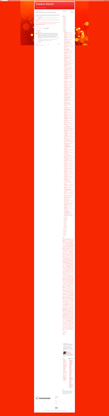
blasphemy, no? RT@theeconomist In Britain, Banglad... (68, 87)
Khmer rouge (71, 286)
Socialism (65, 317)
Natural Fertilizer (66, 148)
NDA (72, 297)
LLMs (67, 289)
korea (71, 287)
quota (68, 309)
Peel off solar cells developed (67, 96)
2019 (64, 24)
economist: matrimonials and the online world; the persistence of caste (67, 347)
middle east (65, 294)
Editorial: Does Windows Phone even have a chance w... (68, 138)
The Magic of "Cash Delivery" (67, 196)
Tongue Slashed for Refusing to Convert (68, 63)
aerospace (65, 239)
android (67, 242)
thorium (71, 322)
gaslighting (70, 269)
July (64, 221)
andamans (72, 241)
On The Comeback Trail (66, 210)
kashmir (69, 285)
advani (63, 239)
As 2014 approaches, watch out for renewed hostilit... (68, 125)
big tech (72, 247)
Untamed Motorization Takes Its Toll (68, 67)
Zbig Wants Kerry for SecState (67, 127)
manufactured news (71, 291)
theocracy (67, 322)
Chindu (66, 253)
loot (70, 289)
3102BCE (67, 238)
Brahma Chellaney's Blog (65, 365)
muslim (63, 296)
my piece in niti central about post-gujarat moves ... (68, 130)
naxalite (71, 297)
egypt (68, 264)
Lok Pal (69, 289)
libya (72, 288)
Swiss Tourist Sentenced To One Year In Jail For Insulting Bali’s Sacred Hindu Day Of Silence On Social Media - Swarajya (71, 362)
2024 (64, 19)
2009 (64, 230)
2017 (64, 26)
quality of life (72, 308)
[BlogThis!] (45, 28)
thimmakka (69, 322)
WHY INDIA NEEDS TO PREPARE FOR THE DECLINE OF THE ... (68, 147)
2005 (64, 234)
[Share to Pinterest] (48, 28)
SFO (71, 315)
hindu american (68, 275)
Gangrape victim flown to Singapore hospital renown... (68, 74)
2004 (64, 235)
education (70, 263)
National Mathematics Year (67, 102)
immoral (72, 277)
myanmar (66, 296)
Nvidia (68, 301)
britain (72, 248)
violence (72, 327)
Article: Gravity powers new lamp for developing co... (68, 78)
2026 (64, 17)
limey (63, 289)
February (65, 226)
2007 (64, 232)
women (67, 328)
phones (69, 305)
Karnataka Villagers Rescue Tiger (68, 214)
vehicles (71, 326)
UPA (65, 325)
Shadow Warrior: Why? (66, 343)
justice (71, 284)
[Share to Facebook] (47, 28)
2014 (64, 29)
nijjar (64, 300)
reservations (69, 311)
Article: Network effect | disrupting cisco (68, 195)
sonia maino (70, 317)
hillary (64, 275)
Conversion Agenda (64, 368)
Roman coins (67, 312)
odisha (65, 302)
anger (69, 242)
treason (70, 323)
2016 (64, 27)
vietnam (70, 327)
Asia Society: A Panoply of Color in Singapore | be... (68, 39)
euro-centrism (66, 266)
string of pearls (67, 319)
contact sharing (71, 256)
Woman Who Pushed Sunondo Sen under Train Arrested (68, 42)
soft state (68, 317)
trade (64, 323)
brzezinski (69, 249)
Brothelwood (66, 249)
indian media (71, 280)
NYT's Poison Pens (66, 106)
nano (70, 296)
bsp (70, 249)
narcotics (72, 296)
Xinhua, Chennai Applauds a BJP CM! (68, 126)
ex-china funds (66, 267)
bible (69, 247)
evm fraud (64, 267)
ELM (72, 264)
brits (64, 249)
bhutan (67, 247)
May (64, 223)
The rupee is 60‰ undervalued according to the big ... (67, 99)
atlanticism (70, 243)
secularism (67, 314)
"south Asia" (65, 238)
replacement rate (66, 311)
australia (66, 244)
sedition (70, 314)
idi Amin (70, 277)
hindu (66, 275)
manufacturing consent (65, 292)
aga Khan (72, 239)
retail (71, 311)
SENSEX (68, 315)
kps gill (72, 287)
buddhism (72, 249)
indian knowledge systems (67, 280)
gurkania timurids (71, 273)
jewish (63, 284)
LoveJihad (72, 289)
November (65, 217)
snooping (71, 316)
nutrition (66, 301)
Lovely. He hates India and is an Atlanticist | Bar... (67, 151)
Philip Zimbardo (66, 305)
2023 (64, 20)
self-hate (63, 315)
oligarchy (68, 302)
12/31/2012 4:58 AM (40, 41)
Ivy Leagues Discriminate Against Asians (68, 128)
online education (70, 302)
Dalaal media (70, 258)
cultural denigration (66, 258)
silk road (65, 316)
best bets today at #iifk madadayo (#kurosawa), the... (68, 211)
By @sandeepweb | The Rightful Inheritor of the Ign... (67, 97)
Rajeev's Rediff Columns (65, 361)
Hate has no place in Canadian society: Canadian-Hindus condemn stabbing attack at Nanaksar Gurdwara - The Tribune (71, 378)
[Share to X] (46, 28)
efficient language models (65, 264)
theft (65, 322)
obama (72, 301)
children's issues (67, 252)
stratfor (65, 319)
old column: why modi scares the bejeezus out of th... (67, 62)
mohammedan (71, 295)
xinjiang (68, 329)
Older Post (58, 44)
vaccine (65, 326)
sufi (71, 319)
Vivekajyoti (64, 380)
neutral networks (68, 299)
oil (66, 302)
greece (63, 273)
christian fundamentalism (70, 253)
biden (70, 247)
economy (67, 263)
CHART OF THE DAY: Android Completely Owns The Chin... (67, 189)
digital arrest (69, 261)
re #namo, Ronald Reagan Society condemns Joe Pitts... (68, 213)
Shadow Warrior (45, 4)
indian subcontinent (71, 281)
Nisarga (66, 300)
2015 (64, 28)
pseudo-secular (65, 308)
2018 (64, 25)
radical (71, 309)
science (68, 313)
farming (70, 267)
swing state (64, 320)
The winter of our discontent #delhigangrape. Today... (67, 109)
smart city (69, 316)
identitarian (66, 277)
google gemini (64, 272)
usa (69, 325)
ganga (68, 269)
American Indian (69, 241)
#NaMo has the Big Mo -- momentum (68, 129)
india (68, 278)
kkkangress (64, 287)
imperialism (64, 278)
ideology (68, 277)
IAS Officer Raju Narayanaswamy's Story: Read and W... (68, 159)
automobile (72, 244)
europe (69, 266)
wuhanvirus (66, 329)
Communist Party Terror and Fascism (65, 367)
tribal (72, 323)
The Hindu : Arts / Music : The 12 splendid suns (67, 175)
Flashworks (59, 410)
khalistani (68, 286)
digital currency (71, 261)
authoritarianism (68, 244)
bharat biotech (65, 247)
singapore (67, 316)
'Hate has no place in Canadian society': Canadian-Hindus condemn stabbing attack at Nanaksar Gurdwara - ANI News (71, 385)
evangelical (72, 266)
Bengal (69, 246)
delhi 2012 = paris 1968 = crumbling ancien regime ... (68, 120)
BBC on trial (67, 246)
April (64, 224)
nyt (69, 301)
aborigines (72, 238)
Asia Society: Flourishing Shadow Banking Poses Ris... (68, 93)
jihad (65, 284)
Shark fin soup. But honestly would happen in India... (68, 69)
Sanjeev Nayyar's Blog (64, 377)
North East (72, 300)
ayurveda (72, 245)
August (65, 220)
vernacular (66, 327)
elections (71, 264)
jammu (65, 283)
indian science (67, 281)
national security (65, 297)
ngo (72, 299)
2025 (64, 18)
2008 (64, 231)
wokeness (66, 328)
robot (63, 312)
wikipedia (63, 328)
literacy (64, 289)
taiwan (66, 320)
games (65, 269)
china (71, 252)
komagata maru (67, 287)
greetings (65, 273)
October (65, 218)
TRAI (65, 323)
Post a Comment (39, 42)
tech (66, 321)
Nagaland (68, 296)
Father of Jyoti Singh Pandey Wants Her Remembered (69, 352)
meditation (64, 293)
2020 (64, 23)
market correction (71, 292)
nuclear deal (64, 301)
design (66, 260)
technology (69, 321)
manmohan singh (67, 291)
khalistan (66, 286)
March (65, 225)
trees (71, 323)
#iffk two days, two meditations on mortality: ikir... (68, 207)
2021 (64, 22)
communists (71, 255)
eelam (72, 263)
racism (69, 309)
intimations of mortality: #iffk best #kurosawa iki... (67, 64)
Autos (68, 245)
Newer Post (37, 44)
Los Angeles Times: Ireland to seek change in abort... (68, 135)
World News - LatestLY (70, 373)
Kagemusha (64, 391)
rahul (72, 309)
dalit (71, 258)
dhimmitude (71, 260)
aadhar (70, 238)
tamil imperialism (70, 320)
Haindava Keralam (64, 370)
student (70, 319)
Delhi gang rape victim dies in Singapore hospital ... (67, 49)
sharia (72, 315)
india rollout (70, 278)
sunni (72, 319)
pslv (67, 308)
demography (64, 260)
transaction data (67, 323)
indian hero (69, 279)
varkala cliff (67, 326)
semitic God (65, 315)
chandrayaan (71, 251)
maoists (68, 292)
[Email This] (45, 28)
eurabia (63, 266)
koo (69, 287)
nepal (63, 299)
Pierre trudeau (71, 305)
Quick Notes (65, 309)
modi (67, 295)
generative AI (67, 270)
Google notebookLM (68, 272)
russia (69, 312)
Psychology (69, 308)
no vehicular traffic (69, 300)
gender (65, 270)
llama (66, 289)
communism (68, 255)
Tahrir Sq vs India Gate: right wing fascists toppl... (68, 90)
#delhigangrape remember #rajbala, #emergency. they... (68, 117)
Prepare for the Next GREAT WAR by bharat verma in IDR (68, 143)
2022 (64, 21)
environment (68, 265)
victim (68, 327)
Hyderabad (64, 277)
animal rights (71, 242)
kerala (63, 286)
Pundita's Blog (65, 375)
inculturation (66, 278)
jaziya (72, 283)
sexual (70, 315)
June (64, 222)
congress (64, 256)
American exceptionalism (65, 241)
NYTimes (71, 301)
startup (63, 319)
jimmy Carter (67, 284)
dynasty (63, 263)
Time (63, 323)
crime (69, 257)
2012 (64, 31)
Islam (71, 282)
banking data (64, 246)
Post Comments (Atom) (41, 45)
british (63, 249)
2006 (64, 233)
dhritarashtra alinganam (65, 261)
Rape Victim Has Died (66, 48)
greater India (72, 272)
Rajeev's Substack (64, 359)
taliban (67, 320)
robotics (64, 312)
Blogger (64, 410)
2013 (64, 30)
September (65, 219)
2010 (64, 229)
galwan (63, 269)
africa (70, 239)
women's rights (70, 328)
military (67, 294)
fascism (72, 267)
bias (68, 247)
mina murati (70, 294)
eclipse (65, 263)
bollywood (67, 248)
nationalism (69, 297)
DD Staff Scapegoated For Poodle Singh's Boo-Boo (68, 77)
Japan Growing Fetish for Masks (67, 68)
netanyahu (65, 299)
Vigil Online (64, 379)
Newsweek (71, 299)
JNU (69, 284)
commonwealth (64, 255)
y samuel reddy (71, 329)
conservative (67, 256)
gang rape (67, 269)
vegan (69, 326)
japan (66, 283)
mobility (72, 294)
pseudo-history (71, 307)
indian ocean (64, 281)
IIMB (71, 277)
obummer (64, 302)
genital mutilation (71, 270)
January (65, 227)
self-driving (72, 314)
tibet (72, 322)
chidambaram (64, 252)
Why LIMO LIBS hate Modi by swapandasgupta (67, 145)
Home (48, 44)
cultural (63, 258)
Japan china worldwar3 (69, 283)
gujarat (68, 273)
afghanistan (68, 239)
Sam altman (71, 312)
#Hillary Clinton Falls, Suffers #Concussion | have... (67, 179)
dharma (69, 260)
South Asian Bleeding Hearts (65, 378)
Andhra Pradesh (64, 242)
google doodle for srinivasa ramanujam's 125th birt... (67, 103)
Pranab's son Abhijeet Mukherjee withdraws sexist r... (67, 57)
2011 (64, 228)
